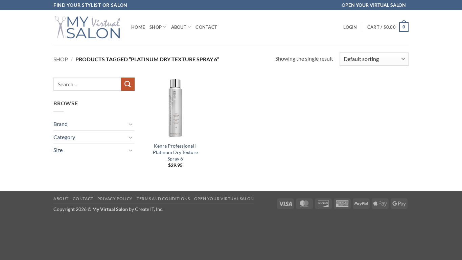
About (178, 27)
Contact (206, 27)
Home (138, 27)
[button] (350, 27)
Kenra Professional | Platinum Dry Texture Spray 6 (175, 152)
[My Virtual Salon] (87, 27)
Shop (155, 27)
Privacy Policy (115, 198)
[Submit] (128, 84)
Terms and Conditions (163, 198)
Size (58, 150)
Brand (60, 124)
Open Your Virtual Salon (224, 198)
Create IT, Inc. (149, 209)
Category (64, 137)
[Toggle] (130, 124)
